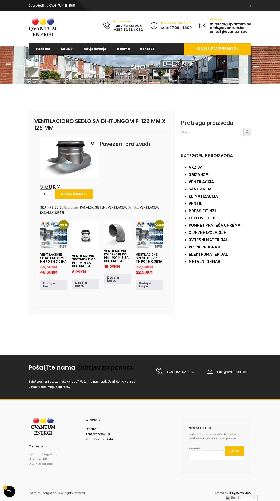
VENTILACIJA (117, 207)
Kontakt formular (98, 434)
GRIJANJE (198, 174)
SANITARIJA (200, 189)
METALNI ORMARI (205, 261)
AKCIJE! (67, 49)
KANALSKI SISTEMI (93, 207)
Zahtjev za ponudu (105, 367)
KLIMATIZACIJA (203, 196)
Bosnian (236, 497)
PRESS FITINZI (202, 211)
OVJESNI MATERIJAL (208, 240)
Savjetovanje (95, 49)
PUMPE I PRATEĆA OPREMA (214, 225)
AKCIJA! (196, 167)
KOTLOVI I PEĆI (203, 218)
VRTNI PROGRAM (204, 247)
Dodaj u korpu (74, 194)
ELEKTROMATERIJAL (208, 254)
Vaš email (195, 448)
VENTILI (196, 203)
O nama (123, 49)
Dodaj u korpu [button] (49, 284)
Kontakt (147, 49)
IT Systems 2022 (240, 493)
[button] (93, 143)
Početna (43, 49)
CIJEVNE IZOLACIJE (207, 232)
